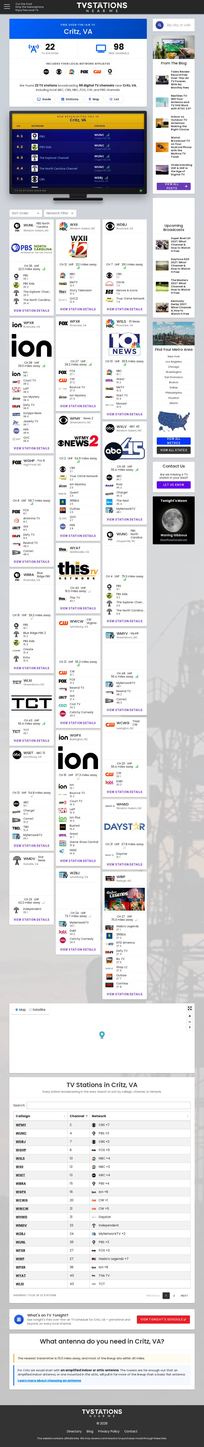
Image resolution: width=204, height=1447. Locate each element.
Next (184, 1296)
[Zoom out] (190, 1022)
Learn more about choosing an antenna (49, 1380)
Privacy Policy (109, 1431)
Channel (77, 1116)
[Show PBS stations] (110, 72)
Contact (130, 1431)
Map (22, 1009)
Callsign (23, 1116)
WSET (20, 1175)
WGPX (21, 1192)
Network (99, 1116)
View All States (173, 450)
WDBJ (21, 1141)
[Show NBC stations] (71, 72)
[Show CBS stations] (59, 72)
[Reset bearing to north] (190, 1027)
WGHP (21, 1150)
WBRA (21, 1183)
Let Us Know (173, 484)
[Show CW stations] (97, 72)
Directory (74, 1431)
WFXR (20, 1250)
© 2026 (102, 1423)
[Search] (160, 25)
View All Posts (172, 186)
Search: (19, 1105)
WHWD (21, 1217)
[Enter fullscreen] (190, 1008)
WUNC (21, 1133)
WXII (19, 1166)
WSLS (20, 1158)
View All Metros (174, 441)
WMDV (21, 1225)
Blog (89, 1431)
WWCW (22, 1208)
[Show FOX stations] (84, 72)
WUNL (21, 1242)
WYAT (21, 1275)
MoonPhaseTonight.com (173, 539)
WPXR (21, 1267)
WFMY (21, 1125)
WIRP (20, 1258)
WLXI (20, 1284)
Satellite (39, 1009)
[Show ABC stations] (46, 72)
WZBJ (20, 1233)
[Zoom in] (190, 1016)
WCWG (22, 1200)
